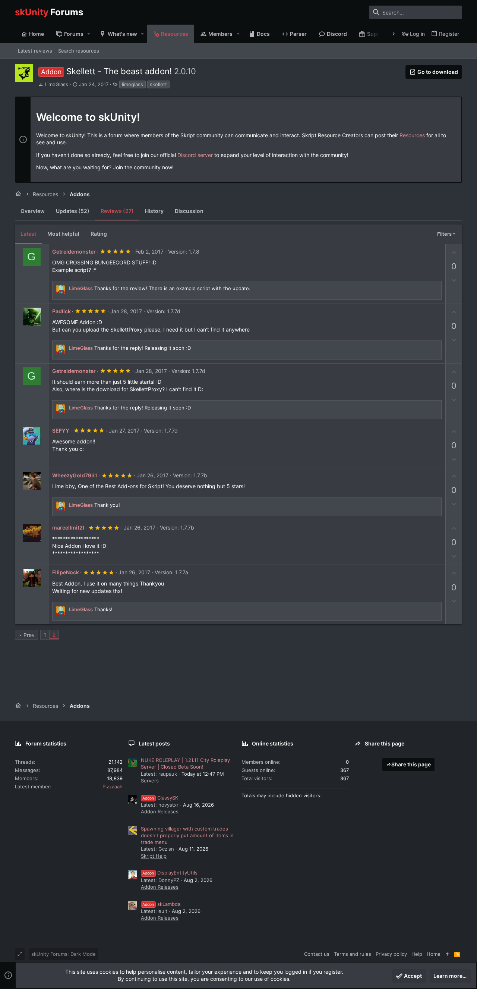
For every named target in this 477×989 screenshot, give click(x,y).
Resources (412, 135)
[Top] (447, 954)
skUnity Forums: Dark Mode (63, 954)
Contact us (316, 954)
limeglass (132, 84)
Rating (99, 233)
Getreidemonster (74, 251)
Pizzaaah (112, 786)
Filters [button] (444, 234)
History (154, 211)
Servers (150, 781)
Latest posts (154, 743)
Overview (32, 211)
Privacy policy (391, 954)
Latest (28, 233)
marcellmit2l (68, 527)
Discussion (189, 211)
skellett (158, 84)
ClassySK (160, 798)
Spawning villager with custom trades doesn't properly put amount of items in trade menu (187, 835)
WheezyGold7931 (74, 475)
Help (416, 954)
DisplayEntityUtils (170, 873)
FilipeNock (65, 572)
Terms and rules (352, 954)
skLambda (161, 904)
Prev (29, 635)
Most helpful (63, 233)
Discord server (195, 155)
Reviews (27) (117, 211)
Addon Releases (160, 811)
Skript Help (154, 856)
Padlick (61, 311)
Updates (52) (72, 211)
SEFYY (60, 430)
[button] (89, 34)
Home (433, 954)
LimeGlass (56, 84)
